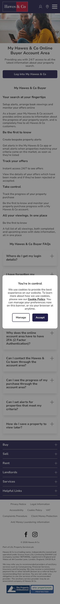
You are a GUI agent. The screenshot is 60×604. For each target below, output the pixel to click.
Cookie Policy (36, 299)
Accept (40, 317)
